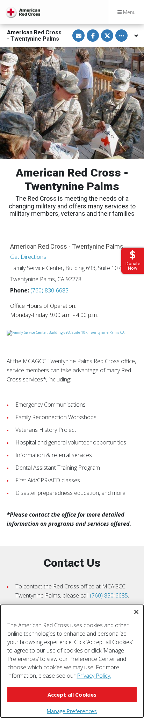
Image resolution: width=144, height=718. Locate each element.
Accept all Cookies (72, 694)
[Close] (136, 612)
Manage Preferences (72, 710)
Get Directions (28, 257)
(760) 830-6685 (49, 290)
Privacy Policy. (94, 675)
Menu (129, 12)
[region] (72, 661)
